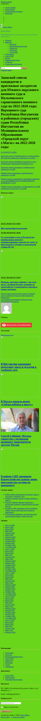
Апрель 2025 (10, 557)
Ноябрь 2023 (10, 591)
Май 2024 (8, 579)
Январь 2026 (10, 539)
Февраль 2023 (10, 608)
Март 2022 (9, 630)
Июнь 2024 (9, 577)
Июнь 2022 (9, 624)
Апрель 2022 (10, 628)
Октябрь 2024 (10, 569)
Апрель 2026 (10, 533)
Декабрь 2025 (10, 541)
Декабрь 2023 (10, 589)
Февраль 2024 (10, 585)
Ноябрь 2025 (10, 543)
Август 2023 (10, 597)
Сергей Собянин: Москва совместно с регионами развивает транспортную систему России (16, 440)
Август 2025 (10, 549)
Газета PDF (9, 56)
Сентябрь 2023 (10, 595)
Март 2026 (9, 535)
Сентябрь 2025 (10, 547)
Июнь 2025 (9, 553)
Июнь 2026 (9, 529)
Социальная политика (13, 64)
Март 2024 (9, 583)
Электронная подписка (14, 11)
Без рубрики (5, 72)
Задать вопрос (10, 7)
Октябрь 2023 (10, 593)
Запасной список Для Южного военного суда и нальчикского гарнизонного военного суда (18, 163)
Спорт (7, 665)
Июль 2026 (9, 527)
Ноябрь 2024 (10, 567)
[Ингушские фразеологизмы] (20, 219)
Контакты (9, 13)
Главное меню (6, 70)
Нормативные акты (12, 60)
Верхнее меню (6, 2)
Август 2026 (10, 525)
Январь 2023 (10, 610)
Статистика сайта (18, 717)
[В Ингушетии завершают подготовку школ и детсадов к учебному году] (20, 359)
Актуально (14, 52)
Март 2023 (9, 606)
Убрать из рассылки (10, 707)
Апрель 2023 (10, 604)
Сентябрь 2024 (10, 571)
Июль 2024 (9, 575)
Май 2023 (8, 602)
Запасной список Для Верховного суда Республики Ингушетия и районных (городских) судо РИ (20, 157)
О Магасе (8, 62)
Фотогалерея (10, 9)
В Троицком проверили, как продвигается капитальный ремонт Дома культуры (21, 515)
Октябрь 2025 (10, 545)
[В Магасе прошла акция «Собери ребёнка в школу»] (20, 397)
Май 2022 (8, 626)
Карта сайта (5, 717)
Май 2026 (8, 531)
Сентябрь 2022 (10, 618)
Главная (8, 40)
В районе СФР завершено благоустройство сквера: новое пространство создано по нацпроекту (19, 481)
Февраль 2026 (10, 537)
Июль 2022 (9, 622)
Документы (9, 54)
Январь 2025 (10, 563)
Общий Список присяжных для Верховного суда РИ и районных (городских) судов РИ (20, 188)
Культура (13, 44)
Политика (13, 50)
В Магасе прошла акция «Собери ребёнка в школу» (17, 403)
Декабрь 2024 (10, 565)
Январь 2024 (10, 587)
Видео (7, 58)
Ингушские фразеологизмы (14, 228)
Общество (13, 48)
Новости (8, 42)
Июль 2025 (9, 551)
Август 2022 (10, 620)
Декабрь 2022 (10, 612)
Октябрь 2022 (10, 616)
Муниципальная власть (18, 46)
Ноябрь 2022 (10, 614)
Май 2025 (8, 555)
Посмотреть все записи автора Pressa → (16, 322)
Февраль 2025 (10, 561)
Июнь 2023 (9, 601)
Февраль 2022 (10, 632)
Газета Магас (6, 31)
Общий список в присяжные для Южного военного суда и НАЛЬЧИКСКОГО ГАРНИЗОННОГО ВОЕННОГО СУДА (20, 181)
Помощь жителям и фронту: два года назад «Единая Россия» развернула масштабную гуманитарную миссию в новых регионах (19, 286)
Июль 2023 (9, 599)
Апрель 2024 (10, 581)
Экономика (9, 667)
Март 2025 (9, 559)
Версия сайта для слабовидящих (18, 325)
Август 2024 (10, 573)
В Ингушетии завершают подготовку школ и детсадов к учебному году (19, 367)
